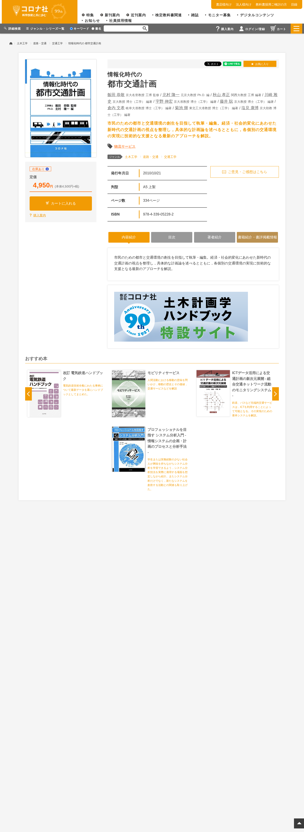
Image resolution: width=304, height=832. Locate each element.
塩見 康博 (250, 108)
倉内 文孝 (116, 108)
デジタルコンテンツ (257, 15)
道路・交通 (40, 43)
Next (275, 394)
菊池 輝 (181, 108)
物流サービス (125, 146)
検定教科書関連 (168, 15)
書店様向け (224, 4)
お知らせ (92, 20)
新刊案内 (112, 15)
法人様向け (243, 4)
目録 (294, 4)
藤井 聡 (226, 101)
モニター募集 (219, 15)
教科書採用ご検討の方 (271, 4)
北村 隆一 (171, 95)
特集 (90, 15)
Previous (28, 394)
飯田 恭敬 (116, 95)
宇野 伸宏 (164, 101)
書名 (98, 28)
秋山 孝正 (221, 95)
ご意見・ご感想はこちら (247, 172)
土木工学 (22, 43)
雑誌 (195, 15)
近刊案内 (138, 15)
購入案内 (39, 215)
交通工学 (57, 43)
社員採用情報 (120, 20)
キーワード (81, 28)
